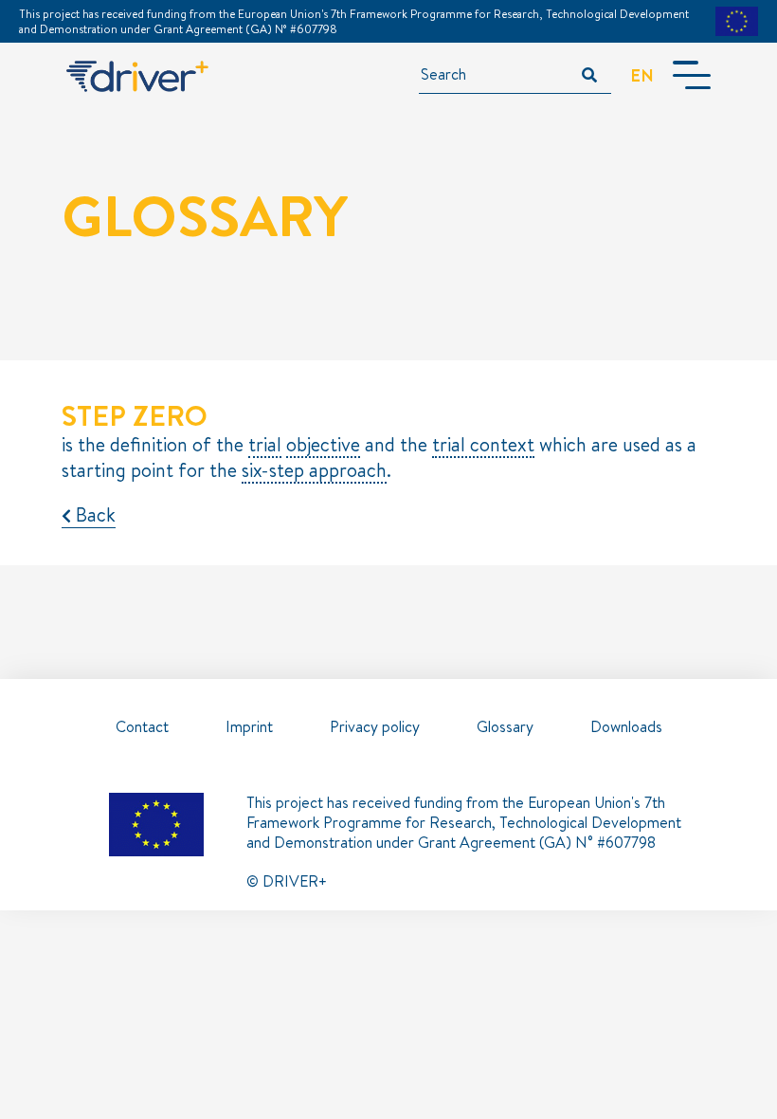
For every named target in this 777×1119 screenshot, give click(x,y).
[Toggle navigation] (692, 75)
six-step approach (314, 471)
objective (323, 445)
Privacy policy (375, 726)
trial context (483, 445)
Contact (142, 726)
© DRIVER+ (286, 881)
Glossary (505, 726)
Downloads (626, 726)
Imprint (249, 726)
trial (264, 445)
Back (93, 514)
